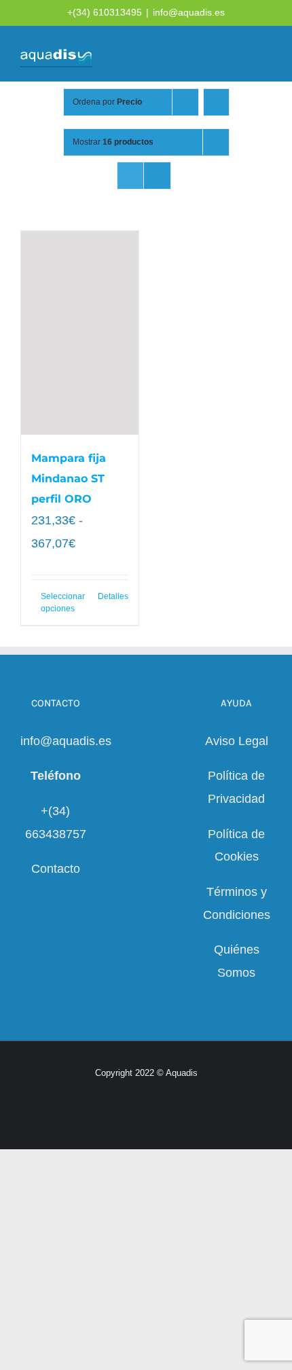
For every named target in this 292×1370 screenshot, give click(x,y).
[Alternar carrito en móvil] (217, 55)
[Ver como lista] (157, 175)
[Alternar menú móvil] (266, 55)
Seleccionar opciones (60, 602)
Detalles (113, 596)
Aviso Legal (236, 741)
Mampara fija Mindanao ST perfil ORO (68, 478)
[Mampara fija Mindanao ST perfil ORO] (80, 333)
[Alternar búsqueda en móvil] (241, 55)
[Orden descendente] (216, 102)
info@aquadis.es (189, 12)
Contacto (55, 869)
